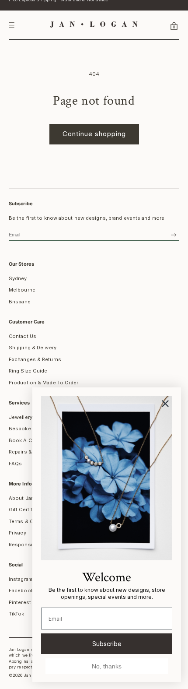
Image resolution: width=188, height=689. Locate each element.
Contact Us (22, 336)
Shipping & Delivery (32, 347)
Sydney (18, 278)
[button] (163, 25)
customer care (27, 322)
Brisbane (20, 302)
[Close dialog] (165, 404)
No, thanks (107, 666)
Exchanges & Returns (35, 359)
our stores (21, 264)
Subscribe (107, 643)
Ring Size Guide (28, 371)
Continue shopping (94, 134)
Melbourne (22, 290)
